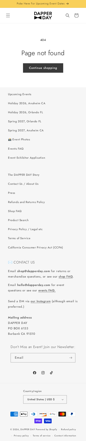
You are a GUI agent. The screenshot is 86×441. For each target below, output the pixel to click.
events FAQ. (47, 290)
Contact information (65, 435)
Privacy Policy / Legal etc (25, 229)
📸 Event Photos (19, 139)
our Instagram (41, 301)
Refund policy (68, 429)
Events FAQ (16, 149)
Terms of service (42, 435)
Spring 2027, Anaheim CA (26, 130)
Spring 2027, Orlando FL (24, 121)
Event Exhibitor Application (26, 158)
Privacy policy (21, 435)
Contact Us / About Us (23, 184)
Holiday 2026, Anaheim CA (26, 103)
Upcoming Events (19, 94)
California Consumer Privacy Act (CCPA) (35, 247)
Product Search (18, 220)
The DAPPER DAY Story (24, 175)
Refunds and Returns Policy (26, 202)
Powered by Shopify (46, 429)
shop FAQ (66, 276)
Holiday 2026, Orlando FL (25, 112)
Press (11, 193)
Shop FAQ (15, 211)
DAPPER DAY (27, 429)
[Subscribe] (70, 357)
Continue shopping (43, 68)
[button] (8, 15)
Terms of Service (19, 238)
